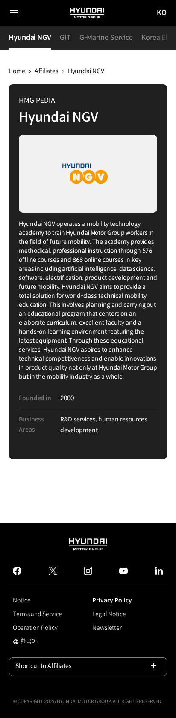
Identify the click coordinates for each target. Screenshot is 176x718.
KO (161, 13)
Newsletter (107, 628)
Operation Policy (35, 628)
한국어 (36, 642)
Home (17, 71)
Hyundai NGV (30, 37)
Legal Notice (109, 614)
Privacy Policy (112, 600)
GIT (65, 37)
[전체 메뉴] (14, 13)
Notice (21, 600)
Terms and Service (37, 614)
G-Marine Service (106, 37)
